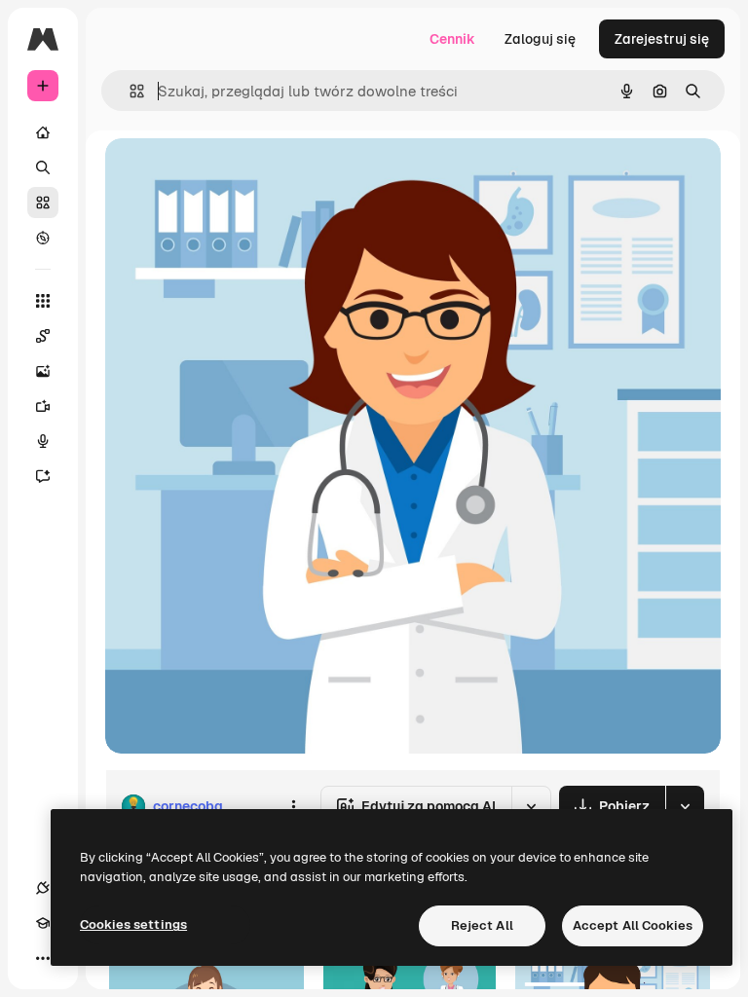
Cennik (452, 39)
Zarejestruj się (662, 39)
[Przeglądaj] (42, 237)
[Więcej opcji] (293, 806)
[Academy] (42, 923)
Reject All (482, 925)
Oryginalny (240, 175)
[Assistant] (42, 476)
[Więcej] (42, 958)
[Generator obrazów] (42, 371)
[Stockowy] (42, 202)
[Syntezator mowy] (42, 441)
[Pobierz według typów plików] (684, 806)
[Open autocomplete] (129, 91)
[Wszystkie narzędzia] (42, 300)
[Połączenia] (42, 888)
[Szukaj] (42, 167)
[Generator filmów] (42, 406)
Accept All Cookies (632, 925)
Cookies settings (133, 924)
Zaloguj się (540, 39)
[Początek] (42, 132)
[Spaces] (42, 335)
